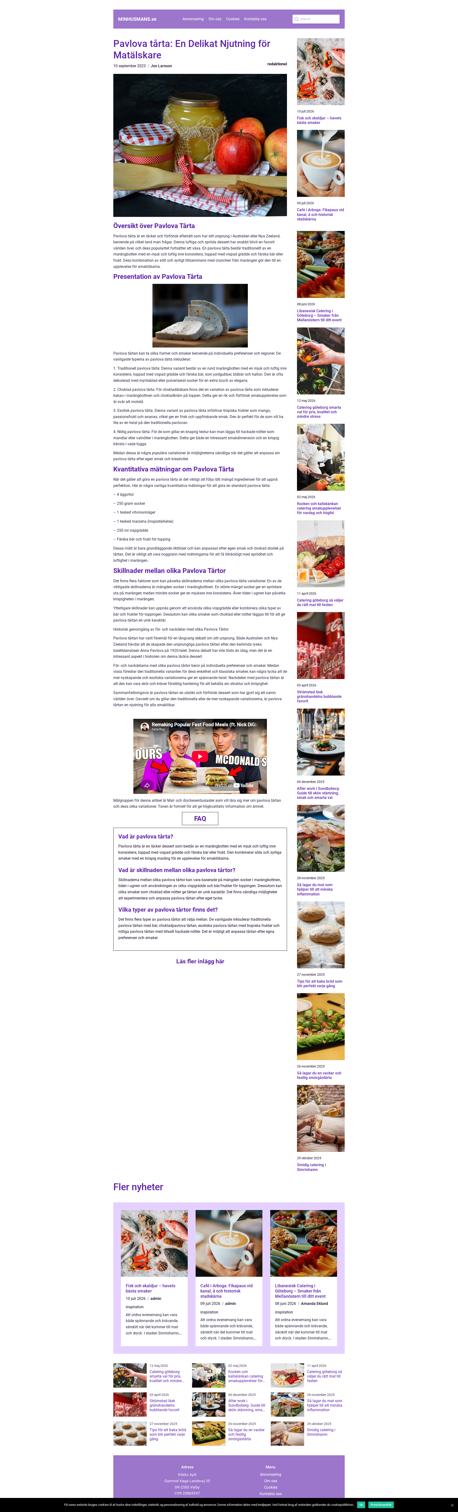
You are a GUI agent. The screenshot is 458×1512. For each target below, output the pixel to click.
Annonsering (193, 19)
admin (156, 1298)
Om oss (214, 19)
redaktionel (277, 64)
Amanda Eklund (314, 1303)
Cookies (232, 19)
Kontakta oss (255, 19)
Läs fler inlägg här (200, 961)
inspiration (135, 1307)
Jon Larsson (161, 66)
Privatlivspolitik (381, 1505)
